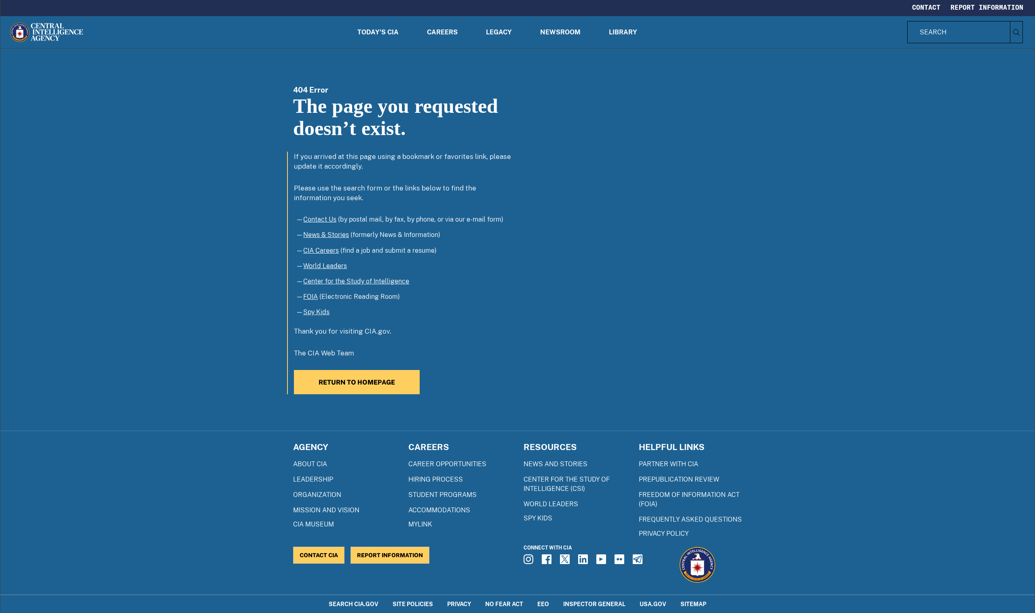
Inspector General (594, 603)
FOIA (310, 296)
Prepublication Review (679, 479)
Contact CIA (319, 555)
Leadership (313, 479)
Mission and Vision (326, 510)
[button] (378, 32)
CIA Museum (313, 524)
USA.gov (653, 603)
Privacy (459, 603)
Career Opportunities (447, 464)
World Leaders (325, 266)
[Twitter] (566, 561)
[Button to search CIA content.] (1016, 32)
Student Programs (442, 495)
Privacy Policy (664, 533)
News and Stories (555, 464)
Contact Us (319, 219)
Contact (926, 7)
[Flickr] (621, 561)
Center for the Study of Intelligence (356, 281)
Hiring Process (435, 479)
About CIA (310, 464)
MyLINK (420, 524)
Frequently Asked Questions (690, 519)
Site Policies (413, 603)
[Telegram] (639, 561)
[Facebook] (548, 561)
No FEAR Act (504, 603)
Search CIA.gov (353, 603)
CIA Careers (321, 250)
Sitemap (693, 603)
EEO (543, 603)
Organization (317, 495)
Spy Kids (316, 312)
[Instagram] (530, 561)
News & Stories (326, 235)
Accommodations (439, 510)
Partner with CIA (668, 464)
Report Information (987, 7)
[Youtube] (602, 561)
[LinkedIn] (584, 561)
